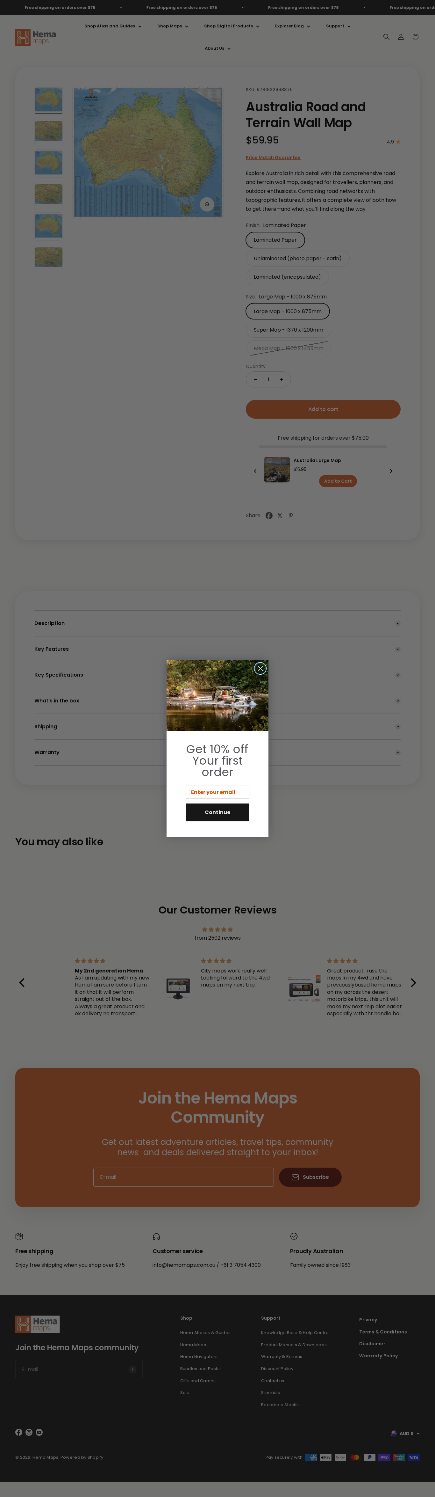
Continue (217, 812)
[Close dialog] (260, 668)
